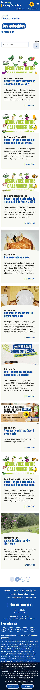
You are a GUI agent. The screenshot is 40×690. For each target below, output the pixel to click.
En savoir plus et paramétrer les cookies (19, 681)
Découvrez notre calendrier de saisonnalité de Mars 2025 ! (19, 141)
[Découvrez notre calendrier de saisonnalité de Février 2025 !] (20, 182)
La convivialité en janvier (17, 257)
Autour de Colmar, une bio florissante (17, 542)
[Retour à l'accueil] (6, 2)
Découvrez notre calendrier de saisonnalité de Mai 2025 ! (19, 83)
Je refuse (12, 686)
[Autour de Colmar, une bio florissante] (20, 524)
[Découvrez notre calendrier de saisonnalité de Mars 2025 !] (20, 123)
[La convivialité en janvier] (20, 241)
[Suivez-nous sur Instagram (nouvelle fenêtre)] (25, 629)
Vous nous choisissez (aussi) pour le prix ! (19, 432)
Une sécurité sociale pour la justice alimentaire (18, 315)
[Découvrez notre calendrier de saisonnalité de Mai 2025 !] (20, 65)
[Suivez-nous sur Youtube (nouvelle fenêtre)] (18, 629)
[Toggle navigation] (38, 5)
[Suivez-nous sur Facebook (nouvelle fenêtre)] (3, 629)
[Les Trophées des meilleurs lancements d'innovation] (20, 355)
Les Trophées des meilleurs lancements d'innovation (18, 373)
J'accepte (27, 686)
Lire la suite (30, 106)
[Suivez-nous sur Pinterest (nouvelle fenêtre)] (32, 629)
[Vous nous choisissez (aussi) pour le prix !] (20, 414)
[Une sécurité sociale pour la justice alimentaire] (20, 297)
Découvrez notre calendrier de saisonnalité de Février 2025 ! (19, 200)
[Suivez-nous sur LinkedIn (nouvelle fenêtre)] (10, 629)
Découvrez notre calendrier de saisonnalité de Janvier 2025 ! (19, 483)
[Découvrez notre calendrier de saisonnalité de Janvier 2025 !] (20, 465)
